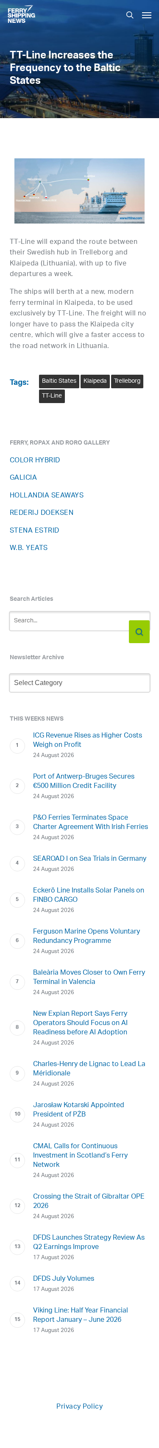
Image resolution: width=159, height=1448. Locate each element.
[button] (146, 15)
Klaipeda (95, 381)
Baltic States (59, 381)
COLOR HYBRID (35, 461)
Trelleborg (127, 381)
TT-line (52, 396)
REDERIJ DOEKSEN (42, 513)
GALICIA (23, 478)
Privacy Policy (79, 1407)
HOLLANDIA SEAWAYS (47, 496)
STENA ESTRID (34, 531)
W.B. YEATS (29, 548)
